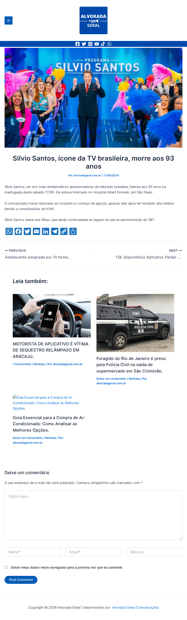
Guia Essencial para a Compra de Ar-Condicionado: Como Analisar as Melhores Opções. (49, 424)
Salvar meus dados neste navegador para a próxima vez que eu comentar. (67, 567)
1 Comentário (22, 364)
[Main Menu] (9, 20)
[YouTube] (97, 44)
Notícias (39, 364)
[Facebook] (78, 44)
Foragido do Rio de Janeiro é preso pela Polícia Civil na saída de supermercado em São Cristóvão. (131, 364)
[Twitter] (84, 44)
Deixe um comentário (111, 378)
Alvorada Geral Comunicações (135, 607)
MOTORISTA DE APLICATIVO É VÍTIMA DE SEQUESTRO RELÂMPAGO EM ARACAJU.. (50, 350)
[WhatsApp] (109, 44)
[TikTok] (103, 44)
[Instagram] (90, 44)
